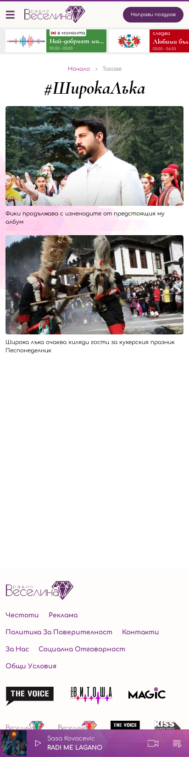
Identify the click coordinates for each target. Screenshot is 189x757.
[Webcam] (153, 743)
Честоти (22, 615)
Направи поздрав (153, 14)
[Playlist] (177, 743)
